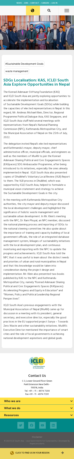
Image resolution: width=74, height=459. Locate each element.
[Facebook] (31, 425)
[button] (67, 10)
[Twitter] (20, 425)
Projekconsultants (37, 443)
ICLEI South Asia (17, 441)
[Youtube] (42, 425)
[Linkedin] (53, 425)
